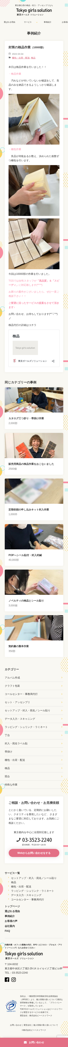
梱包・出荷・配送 (21, 58)
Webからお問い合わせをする (34, 853)
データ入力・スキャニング (20, 718)
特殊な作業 (11, 784)
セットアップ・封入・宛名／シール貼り (27, 710)
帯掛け (8, 751)
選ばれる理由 (9, 22)
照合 (7, 776)
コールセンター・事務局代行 (21, 694)
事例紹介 (47, 22)
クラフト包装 (12, 685)
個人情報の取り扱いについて (45, 1025)
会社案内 (10, 926)
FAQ (7, 931)
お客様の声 (11, 921)
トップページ (12, 906)
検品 (33, 58)
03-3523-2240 (37, 840)
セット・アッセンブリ (17, 702)
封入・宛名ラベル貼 (16, 743)
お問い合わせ (15, 1025)
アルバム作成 (12, 677)
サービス (28, 22)
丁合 (7, 735)
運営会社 (27, 1025)
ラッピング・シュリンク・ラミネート (26, 727)
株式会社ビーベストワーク (40, 1015)
